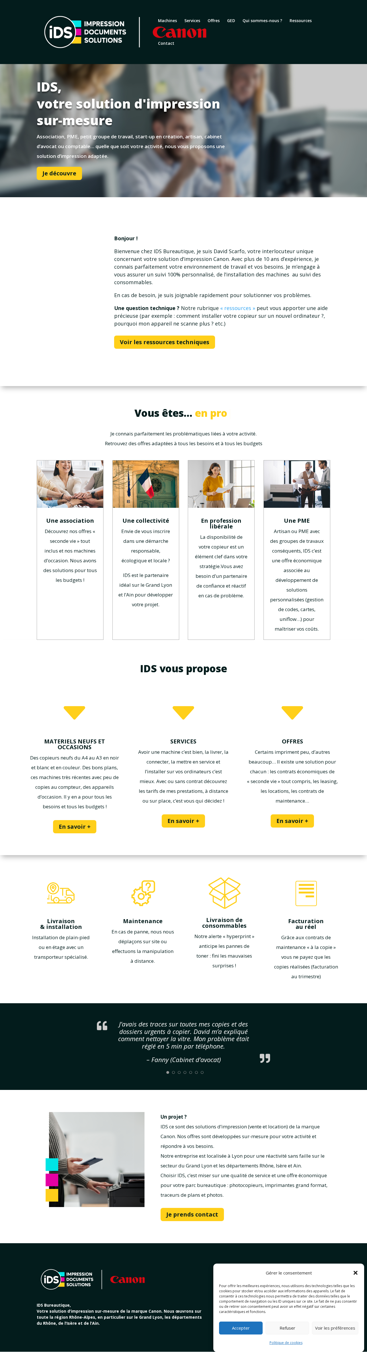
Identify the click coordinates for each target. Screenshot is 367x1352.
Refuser (287, 1328)
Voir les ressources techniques (164, 342)
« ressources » (237, 308)
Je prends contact (192, 1214)
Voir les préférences (335, 1328)
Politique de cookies (286, 1342)
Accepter (241, 1328)
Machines (167, 21)
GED (231, 21)
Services (192, 21)
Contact (166, 43)
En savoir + (75, 826)
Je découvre (59, 173)
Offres (214, 21)
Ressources (301, 21)
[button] (355, 1273)
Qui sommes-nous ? (262, 21)
